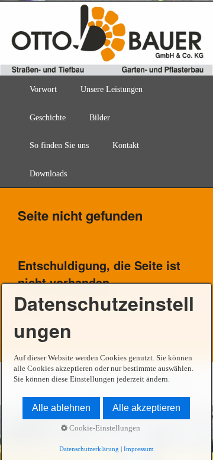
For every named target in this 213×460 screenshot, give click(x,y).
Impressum (139, 449)
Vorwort (43, 89)
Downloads (48, 173)
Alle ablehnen (61, 408)
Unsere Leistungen (111, 89)
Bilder (99, 117)
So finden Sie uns (59, 145)
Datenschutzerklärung (89, 449)
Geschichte (48, 117)
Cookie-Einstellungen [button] (103, 428)
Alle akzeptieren (146, 408)
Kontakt (125, 145)
